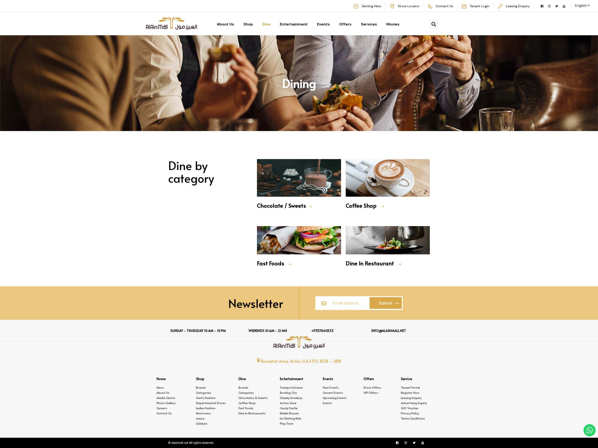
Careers (162, 408)
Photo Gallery (166, 403)
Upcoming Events (334, 398)
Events (323, 24)
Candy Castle (289, 408)
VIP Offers (370, 393)
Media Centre (166, 398)
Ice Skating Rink (290, 418)
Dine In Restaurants (252, 413)
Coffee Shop (362, 205)
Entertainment (294, 24)
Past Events (331, 387)
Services (369, 24)
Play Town (286, 423)
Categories (203, 393)
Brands (201, 387)
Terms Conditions (413, 418)
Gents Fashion (205, 398)
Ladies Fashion (205, 408)
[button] (434, 24)
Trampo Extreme (291, 387)
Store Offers (372, 387)
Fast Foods (271, 263)
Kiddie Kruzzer (289, 413)
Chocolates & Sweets (253, 398)
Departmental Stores (211, 403)
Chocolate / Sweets (281, 205)
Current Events (333, 393)
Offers (345, 24)
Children (201, 423)
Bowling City (288, 393)
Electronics (203, 413)
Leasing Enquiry (411, 398)
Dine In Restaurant (370, 263)
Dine (266, 24)
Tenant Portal (410, 387)
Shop (248, 24)
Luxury (200, 418)
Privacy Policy (410, 413)
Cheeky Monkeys (291, 398)
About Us (225, 24)
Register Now (410, 393)
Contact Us (164, 413)
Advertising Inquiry (414, 403)
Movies (392, 24)
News (160, 387)
